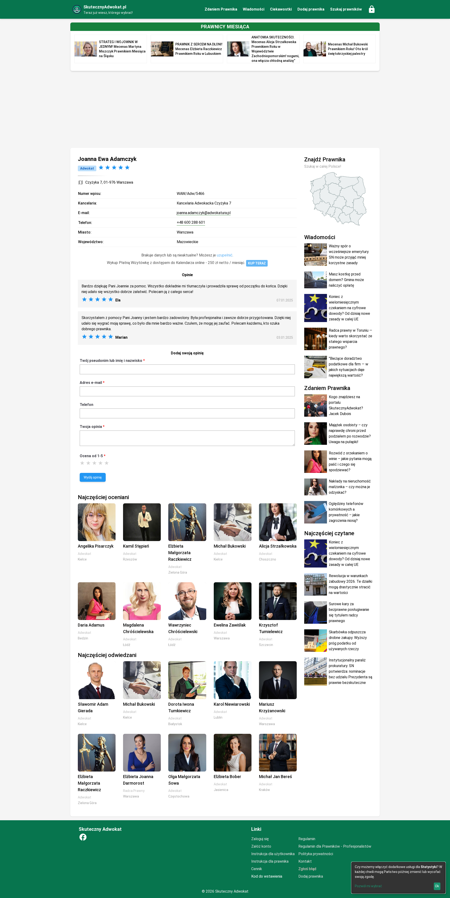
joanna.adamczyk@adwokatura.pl (204, 213)
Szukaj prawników (346, 9)
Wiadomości (253, 9)
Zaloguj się (260, 839)
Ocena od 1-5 (91, 456)
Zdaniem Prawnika (221, 9)
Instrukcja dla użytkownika (273, 854)
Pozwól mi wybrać (368, 886)
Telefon (86, 404)
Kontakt (305, 861)
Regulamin (306, 839)
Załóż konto (261, 846)
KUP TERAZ (257, 263)
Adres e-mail (91, 382)
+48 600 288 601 (191, 222)
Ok (437, 886)
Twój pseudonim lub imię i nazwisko (111, 360)
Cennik (256, 869)
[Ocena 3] (94, 463)
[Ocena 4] (100, 463)
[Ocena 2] (88, 463)
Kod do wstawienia (266, 876)
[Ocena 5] (106, 463)
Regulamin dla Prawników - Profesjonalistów (334, 846)
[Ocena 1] (82, 463)
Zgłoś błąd (307, 869)
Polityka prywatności (315, 854)
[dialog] (398, 877)
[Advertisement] (225, 109)
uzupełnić (224, 255)
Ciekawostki (281, 9)
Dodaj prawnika (310, 9)
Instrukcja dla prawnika (270, 861)
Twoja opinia (91, 426)
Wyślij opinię (93, 477)
